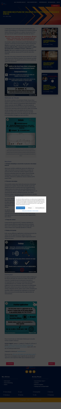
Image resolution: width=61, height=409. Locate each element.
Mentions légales (35, 210)
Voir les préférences (39, 207)
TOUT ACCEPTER (20, 207)
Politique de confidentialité (27, 210)
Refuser (30, 207)
